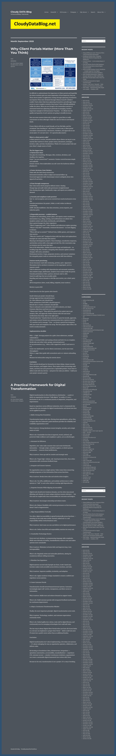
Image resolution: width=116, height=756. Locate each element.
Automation (86, 312)
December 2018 (87, 211)
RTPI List (85, 434)
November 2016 (87, 244)
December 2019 (87, 196)
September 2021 (87, 170)
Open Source (86, 397)
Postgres (73, 12)
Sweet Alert (86, 455)
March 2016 (86, 252)
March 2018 (86, 221)
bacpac (84, 320)
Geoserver (85, 363)
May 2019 (85, 204)
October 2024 (86, 122)
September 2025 (87, 109)
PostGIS (85, 411)
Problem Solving (87, 416)
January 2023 (86, 150)
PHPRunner (86, 409)
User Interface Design (88, 467)
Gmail (84, 368)
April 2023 (85, 145)
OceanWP (85, 396)
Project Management (88, 421)
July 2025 (85, 112)
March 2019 (86, 208)
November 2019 (87, 198)
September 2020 (87, 186)
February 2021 (86, 180)
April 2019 (85, 206)
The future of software (88, 457)
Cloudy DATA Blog (21, 11)
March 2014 (86, 287)
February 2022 (86, 161)
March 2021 (86, 178)
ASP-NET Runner (87, 308)
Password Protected (88, 401)
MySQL (84, 388)
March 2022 (86, 160)
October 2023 (86, 137)
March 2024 (86, 130)
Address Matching (87, 300)
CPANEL (85, 333)
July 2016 (85, 247)
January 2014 (86, 289)
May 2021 (85, 175)
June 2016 (85, 249)
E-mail (84, 351)
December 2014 (87, 272)
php (84, 406)
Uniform (85, 464)
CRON (84, 335)
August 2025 (86, 110)
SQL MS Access (87, 450)
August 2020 (86, 188)
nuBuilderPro (86, 394)
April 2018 (85, 219)
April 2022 (85, 158)
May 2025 (85, 113)
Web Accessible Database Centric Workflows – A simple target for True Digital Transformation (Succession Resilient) (94, 71)
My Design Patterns (88, 384)
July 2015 (85, 261)
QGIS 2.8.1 (85, 426)
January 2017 (86, 241)
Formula (85, 356)
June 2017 (85, 234)
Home (46, 12)
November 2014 (87, 274)
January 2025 (86, 118)
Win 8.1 (85, 475)
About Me (100, 12)
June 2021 (85, 173)
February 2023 (86, 148)
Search (93, 12)
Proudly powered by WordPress (29, 749)
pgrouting (85, 404)
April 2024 (85, 128)
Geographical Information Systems (92, 361)
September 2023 (87, 138)
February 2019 (86, 209)
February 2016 (86, 254)
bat (84, 321)
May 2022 (85, 156)
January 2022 (86, 163)
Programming (86, 419)
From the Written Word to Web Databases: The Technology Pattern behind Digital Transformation (93, 66)
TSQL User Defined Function (90, 462)
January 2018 (86, 224)
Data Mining (86, 341)
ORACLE (85, 399)
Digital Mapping (87, 346)
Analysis (85, 305)
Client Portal (15, 63)
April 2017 (85, 236)
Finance (85, 355)
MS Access (63, 12)
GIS (84, 364)
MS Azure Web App (87, 383)
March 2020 (86, 193)
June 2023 (85, 143)
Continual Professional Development (92, 330)
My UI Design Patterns (88, 386)
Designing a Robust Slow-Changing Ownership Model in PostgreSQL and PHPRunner (92, 58)
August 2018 (86, 216)
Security (85, 440)
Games (84, 358)
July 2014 (85, 280)
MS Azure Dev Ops (87, 379)
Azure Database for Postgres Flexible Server (94, 315)
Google (84, 369)
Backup (85, 318)
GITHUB (85, 366)
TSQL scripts (86, 460)
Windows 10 (86, 477)
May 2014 (85, 284)
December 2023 (87, 133)
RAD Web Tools (87, 429)
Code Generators (87, 326)
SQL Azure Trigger (87, 449)
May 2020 (85, 191)
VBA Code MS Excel (88, 470)
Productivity (86, 417)
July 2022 (85, 155)
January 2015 (86, 270)
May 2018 (85, 218)
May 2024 (85, 127)
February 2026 (86, 104)
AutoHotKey (86, 310)
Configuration (86, 328)
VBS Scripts (86, 472)
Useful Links (86, 465)
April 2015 (85, 266)
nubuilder (85, 393)
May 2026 (85, 102)
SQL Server (83, 12)
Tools (84, 459)
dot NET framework (88, 350)
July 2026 (85, 100)
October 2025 (86, 107)
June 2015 (85, 262)
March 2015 (86, 267)
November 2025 (87, 105)
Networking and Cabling (89, 389)
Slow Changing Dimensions (90, 442)
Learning (85, 373)
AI (83, 302)
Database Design (87, 343)
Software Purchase (87, 444)
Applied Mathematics (88, 307)
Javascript (85, 371)
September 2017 (87, 229)
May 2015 (85, 264)
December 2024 (87, 120)
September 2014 (87, 277)
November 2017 (87, 226)
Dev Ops (85, 345)
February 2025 (86, 117)
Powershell (86, 414)
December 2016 (87, 242)
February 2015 (86, 269)
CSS (84, 338)
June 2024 (85, 125)
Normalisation (86, 391)
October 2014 (86, 275)
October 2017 (86, 228)
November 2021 (87, 166)
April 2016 (85, 251)
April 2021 (85, 176)
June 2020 (85, 190)
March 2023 (86, 147)
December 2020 (87, 181)
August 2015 (86, 259)
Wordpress (85, 478)
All (11, 63)
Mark (12, 58)
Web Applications (87, 474)
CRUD (84, 336)
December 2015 (87, 257)
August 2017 (86, 231)
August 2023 (86, 140)
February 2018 (86, 223)
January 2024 (86, 132)
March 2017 (86, 237)
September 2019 (87, 199)
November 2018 (87, 213)
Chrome (85, 323)
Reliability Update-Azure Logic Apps (92, 431)
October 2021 (86, 168)
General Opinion (87, 359)
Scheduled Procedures (88, 437)
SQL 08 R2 (85, 445)
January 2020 (86, 194)
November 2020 (87, 183)
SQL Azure (85, 447)
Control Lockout (87, 331)
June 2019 (85, 203)
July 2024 (85, 123)
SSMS (84, 454)
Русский (85, 482)
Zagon (84, 480)
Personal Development (88, 402)
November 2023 (87, 135)
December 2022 (87, 152)
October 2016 (86, 246)
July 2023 (85, 142)
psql (84, 422)
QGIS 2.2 (85, 424)
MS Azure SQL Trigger (88, 381)
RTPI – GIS (86, 432)
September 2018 (87, 214)
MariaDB (53, 12)
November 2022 (87, 153)
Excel (84, 353)
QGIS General (86, 427)
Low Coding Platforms (88, 374)
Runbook (85, 436)
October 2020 (86, 185)
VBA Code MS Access (88, 469)
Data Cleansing (86, 340)
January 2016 (86, 256)
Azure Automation (87, 313)
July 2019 (85, 201)
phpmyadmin (86, 407)
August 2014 (86, 279)
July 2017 (85, 232)
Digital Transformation (89, 348)
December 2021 (87, 165)
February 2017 (86, 239)
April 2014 (85, 285)
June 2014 (85, 282)
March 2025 (86, 115)
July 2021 (85, 171)
